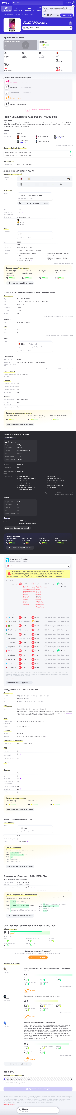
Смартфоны (6, 10)
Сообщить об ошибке (9, 1104)
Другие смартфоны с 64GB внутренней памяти (59, 368)
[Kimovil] (6, 3)
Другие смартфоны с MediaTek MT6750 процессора (57, 316)
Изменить (67, 15)
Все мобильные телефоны (12, 14)
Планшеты (17, 10)
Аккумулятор (9, 823)
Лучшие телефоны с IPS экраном (63, 263)
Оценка (6, 341)
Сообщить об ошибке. (11, 678)
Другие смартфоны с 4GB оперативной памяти (59, 335)
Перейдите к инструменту (18, 682)
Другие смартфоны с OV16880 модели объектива (58, 492)
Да (18, 362)
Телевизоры (29, 10)
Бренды (24, 14)
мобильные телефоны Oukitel (64, 145)
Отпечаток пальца (9, 383)
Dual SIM (20, 709)
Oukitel (30, 14)
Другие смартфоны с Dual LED (63, 494)
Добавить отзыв (39, 957)
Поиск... (19, 3)
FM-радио (7, 778)
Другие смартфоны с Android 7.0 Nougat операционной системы (54, 890)
